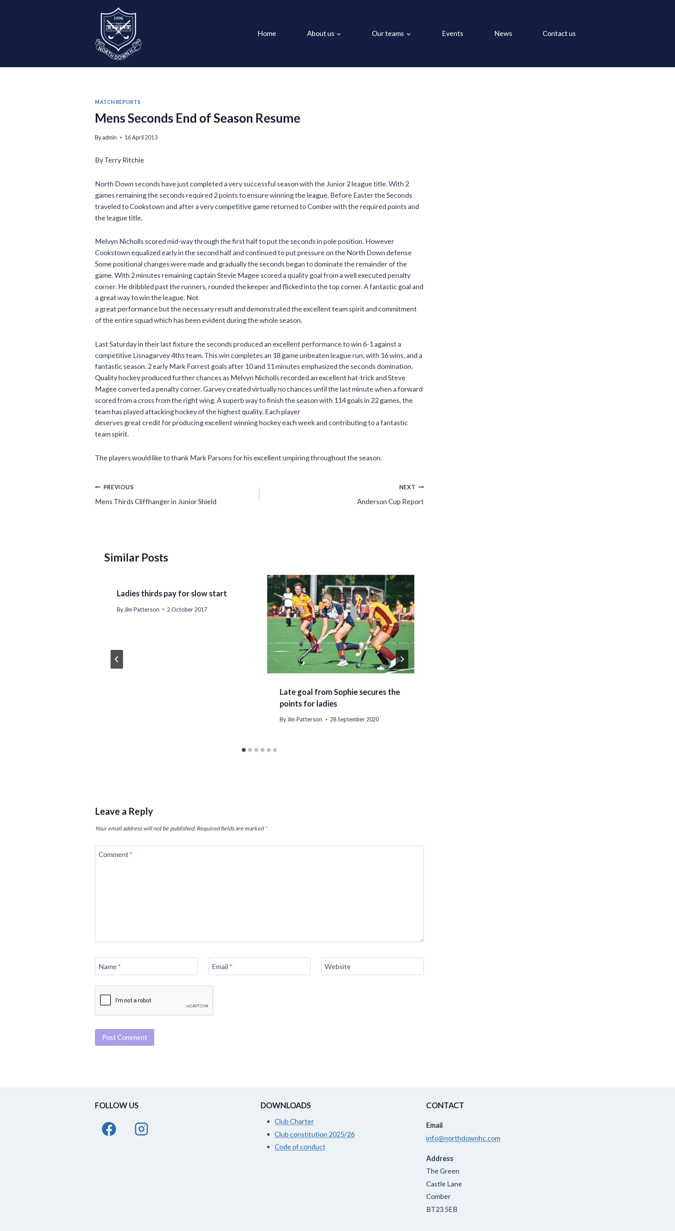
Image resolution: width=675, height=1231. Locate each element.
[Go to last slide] (117, 659)
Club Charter (294, 1121)
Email (222, 966)
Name (109, 966)
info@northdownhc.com (463, 1138)
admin (109, 137)
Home (266, 33)
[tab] (244, 750)
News (503, 33)
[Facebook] (109, 1129)
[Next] (402, 659)
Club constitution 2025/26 (315, 1134)
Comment (115, 854)
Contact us (559, 33)
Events (452, 33)
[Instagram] (141, 1129)
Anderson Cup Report (390, 495)
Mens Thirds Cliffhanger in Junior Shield (155, 495)
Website (338, 966)
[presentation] (340, 624)
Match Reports (117, 102)
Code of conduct (300, 1146)
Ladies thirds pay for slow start (172, 593)
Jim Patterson (141, 609)
